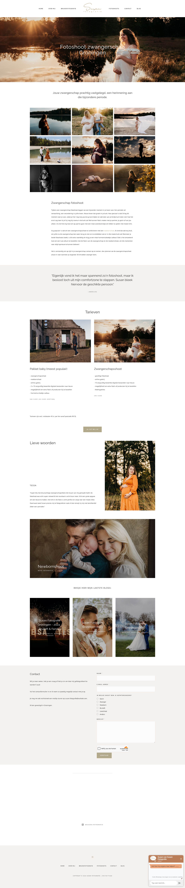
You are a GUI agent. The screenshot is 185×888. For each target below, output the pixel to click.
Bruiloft (102, 708)
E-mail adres (103, 684)
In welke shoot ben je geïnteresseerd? (114, 695)
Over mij (52, 8)
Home (41, 8)
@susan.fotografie (94, 824)
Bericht (101, 719)
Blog (139, 8)
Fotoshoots (114, 8)
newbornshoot (109, 231)
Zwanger (103, 702)
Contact (127, 8)
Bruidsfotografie (68, 8)
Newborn (103, 705)
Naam (100, 673)
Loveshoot (103, 711)
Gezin (102, 699)
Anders (102, 714)
